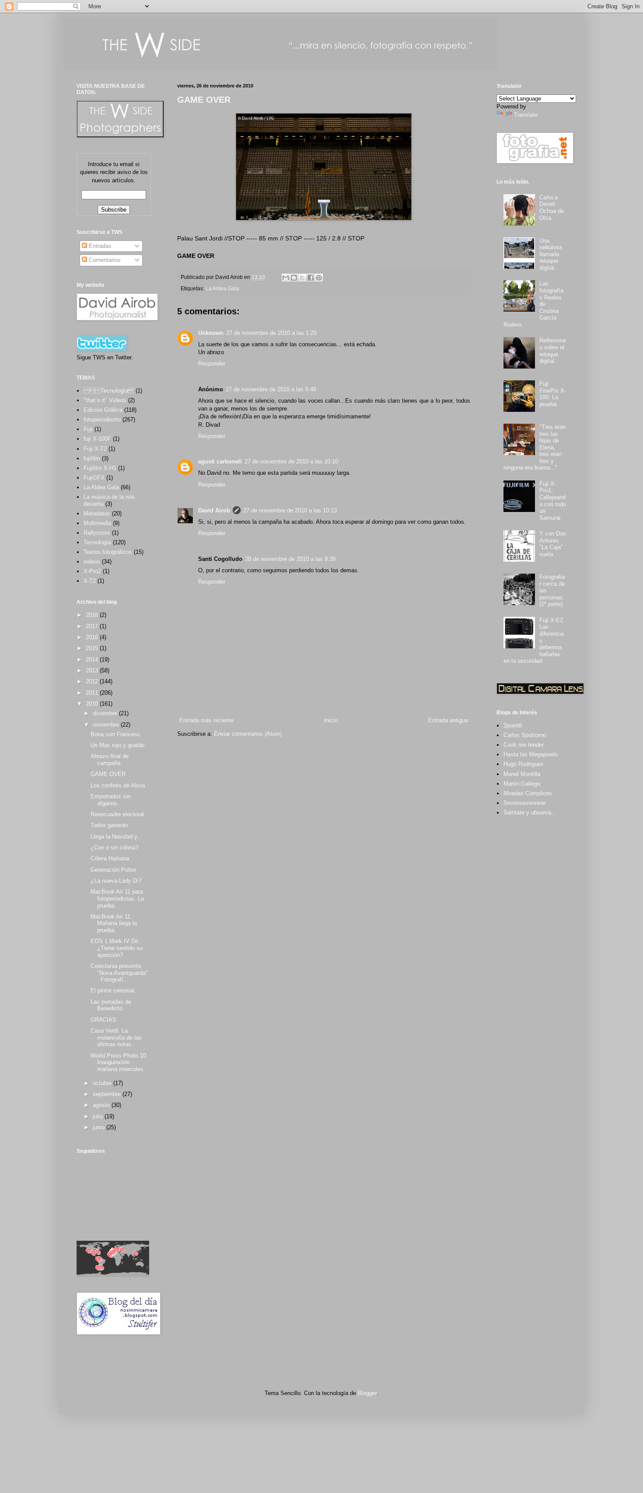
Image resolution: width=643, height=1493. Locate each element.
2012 (93, 681)
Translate (526, 114)
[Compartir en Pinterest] (319, 277)
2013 (93, 670)
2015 (93, 648)
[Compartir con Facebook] (310, 277)
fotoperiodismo (102, 419)
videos (92, 561)
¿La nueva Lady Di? (116, 880)
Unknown (211, 333)
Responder (211, 363)
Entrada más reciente (206, 720)
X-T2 (90, 581)
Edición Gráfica (103, 410)
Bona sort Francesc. (116, 734)
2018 (93, 615)
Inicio (331, 720)
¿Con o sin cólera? (114, 847)
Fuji (88, 429)
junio (99, 1127)
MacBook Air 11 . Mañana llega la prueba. (114, 923)
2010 (93, 703)
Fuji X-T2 (95, 448)
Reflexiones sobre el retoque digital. (552, 350)
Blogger (367, 1393)
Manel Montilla (521, 774)
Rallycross (97, 532)
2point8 (512, 725)
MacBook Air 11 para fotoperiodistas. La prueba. (117, 898)
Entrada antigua (448, 720)
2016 (93, 637)
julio (99, 1116)
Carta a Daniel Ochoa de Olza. (551, 207)
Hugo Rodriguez (523, 764)
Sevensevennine (524, 803)
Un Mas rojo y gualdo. (118, 745)
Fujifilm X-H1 (100, 468)
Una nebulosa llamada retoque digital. (550, 254)
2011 (93, 692)
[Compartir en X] (302, 277)
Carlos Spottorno (524, 735)
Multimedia (97, 523)
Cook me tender (523, 744)
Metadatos (97, 513)
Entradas (99, 246)
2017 (93, 626)
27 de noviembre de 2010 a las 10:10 (291, 461)
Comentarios (104, 260)
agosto (102, 1105)
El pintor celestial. (113, 990)
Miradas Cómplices (527, 793)
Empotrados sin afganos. (110, 800)
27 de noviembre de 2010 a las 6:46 (271, 389)
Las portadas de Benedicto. (111, 1005)
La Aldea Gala (222, 288)
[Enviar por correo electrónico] (285, 277)
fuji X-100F (97, 438)
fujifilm (92, 458)
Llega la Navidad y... (116, 836)
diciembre (106, 713)
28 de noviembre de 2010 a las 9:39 (290, 559)
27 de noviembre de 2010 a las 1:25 (271, 333)
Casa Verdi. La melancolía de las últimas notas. (116, 1037)
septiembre (107, 1094)
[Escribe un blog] (294, 277)
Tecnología (97, 542)
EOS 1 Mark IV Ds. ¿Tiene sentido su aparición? (117, 948)
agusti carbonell (220, 461)
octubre (103, 1083)
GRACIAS (103, 1019)
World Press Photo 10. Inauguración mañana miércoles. (119, 1062)
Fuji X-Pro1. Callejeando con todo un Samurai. (552, 500)
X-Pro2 (92, 571)
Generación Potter (113, 870)
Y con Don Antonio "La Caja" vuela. (552, 543)
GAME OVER (204, 99)
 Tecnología (109, 390)
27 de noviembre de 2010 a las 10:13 (290, 510)
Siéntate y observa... (529, 812)
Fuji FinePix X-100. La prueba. (552, 393)
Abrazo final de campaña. (110, 759)
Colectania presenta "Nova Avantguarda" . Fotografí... (119, 973)
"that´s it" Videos (105, 400)
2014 (93, 659)
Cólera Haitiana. (111, 858)
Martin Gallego (521, 783)
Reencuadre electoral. (118, 814)
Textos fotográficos (108, 552)
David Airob (214, 510)
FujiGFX (94, 477)
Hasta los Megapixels (530, 754)
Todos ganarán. (110, 825)
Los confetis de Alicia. (119, 785)
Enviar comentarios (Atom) (248, 734)
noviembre (107, 724)
